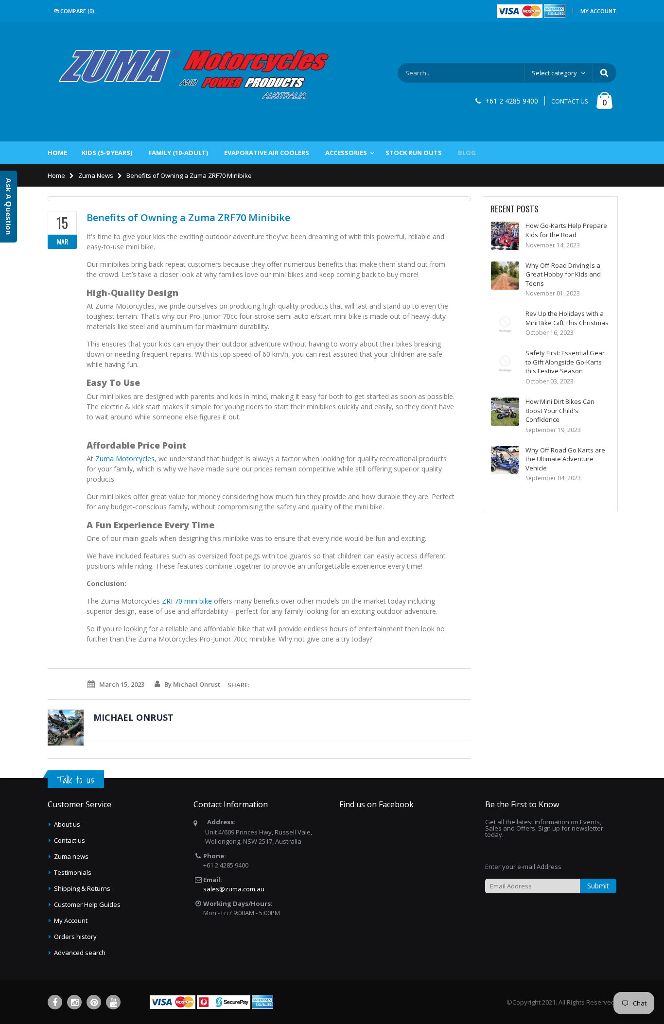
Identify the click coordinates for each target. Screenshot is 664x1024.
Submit (598, 885)
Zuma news (71, 856)
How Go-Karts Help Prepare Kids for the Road (566, 230)
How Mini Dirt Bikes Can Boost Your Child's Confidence (559, 410)
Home (56, 175)
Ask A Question (8, 206)
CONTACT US (569, 101)
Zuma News (95, 175)
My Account (598, 11)
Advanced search (79, 952)
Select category (554, 73)
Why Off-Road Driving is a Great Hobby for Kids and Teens (563, 274)
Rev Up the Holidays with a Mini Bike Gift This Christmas (567, 318)
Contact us (69, 840)
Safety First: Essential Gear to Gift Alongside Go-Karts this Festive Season (565, 361)
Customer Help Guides (87, 904)
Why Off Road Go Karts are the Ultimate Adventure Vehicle (565, 459)
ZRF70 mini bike (187, 601)
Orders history (75, 936)
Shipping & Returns (82, 888)
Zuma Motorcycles (125, 458)
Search (604, 73)
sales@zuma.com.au (233, 889)
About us (67, 824)
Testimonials (72, 872)
